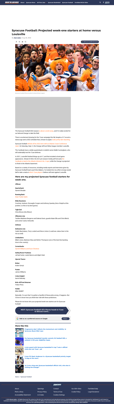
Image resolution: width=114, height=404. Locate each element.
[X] (100, 2)
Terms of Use (57, 392)
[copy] (25, 42)
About (22, 2)
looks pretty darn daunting (61, 140)
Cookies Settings (59, 395)
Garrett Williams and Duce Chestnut (27, 249)
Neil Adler (17, 38)
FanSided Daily (93, 389)
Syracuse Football (67, 2)
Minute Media (13, 399)
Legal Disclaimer (93, 392)
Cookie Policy (75, 392)
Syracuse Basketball (54, 2)
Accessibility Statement (23, 395)
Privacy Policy (42, 392)
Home (17, 377)
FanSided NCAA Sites (81, 2)
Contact (56, 389)
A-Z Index (40, 395)
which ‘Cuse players (35, 172)
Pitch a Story (19, 392)
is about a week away (46, 131)
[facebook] (103, 2)
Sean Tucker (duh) (21, 197)
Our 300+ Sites (76, 389)
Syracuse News (30, 2)
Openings (40, 389)
